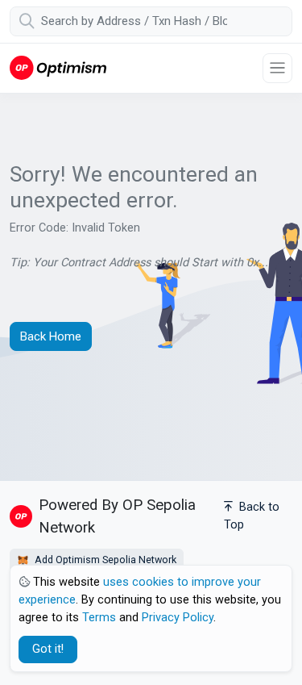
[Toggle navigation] (277, 68)
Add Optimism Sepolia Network (104, 559)
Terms (99, 617)
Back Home (50, 336)
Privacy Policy (177, 617)
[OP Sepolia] (58, 67)
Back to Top (251, 516)
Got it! (48, 649)
